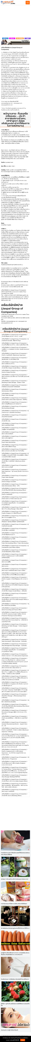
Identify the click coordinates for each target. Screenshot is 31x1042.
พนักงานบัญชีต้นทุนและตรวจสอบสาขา (12, 403)
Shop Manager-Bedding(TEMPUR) (11, 776)
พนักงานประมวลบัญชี (7, 467)
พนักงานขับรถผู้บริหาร (7, 438)
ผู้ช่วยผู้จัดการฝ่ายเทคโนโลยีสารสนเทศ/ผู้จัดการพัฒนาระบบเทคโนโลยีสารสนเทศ (15, 455)
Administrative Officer (7, 391)
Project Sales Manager (8, 395)
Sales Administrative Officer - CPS (10, 485)
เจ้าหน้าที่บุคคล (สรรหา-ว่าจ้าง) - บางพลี (12, 336)
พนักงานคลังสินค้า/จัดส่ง (8, 425)
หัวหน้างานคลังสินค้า (7, 494)
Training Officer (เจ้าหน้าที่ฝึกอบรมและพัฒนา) (13, 574)
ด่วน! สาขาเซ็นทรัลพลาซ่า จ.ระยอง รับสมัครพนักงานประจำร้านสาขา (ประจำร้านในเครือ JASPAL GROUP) (15, 737)
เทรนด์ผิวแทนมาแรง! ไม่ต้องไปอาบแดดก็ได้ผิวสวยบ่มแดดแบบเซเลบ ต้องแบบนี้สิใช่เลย (15, 853)
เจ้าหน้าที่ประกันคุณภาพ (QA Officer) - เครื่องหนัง (14, 368)
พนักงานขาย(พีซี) (6, 561)
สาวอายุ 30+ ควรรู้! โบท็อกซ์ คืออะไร (9, 1030)
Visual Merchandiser (7, 416)
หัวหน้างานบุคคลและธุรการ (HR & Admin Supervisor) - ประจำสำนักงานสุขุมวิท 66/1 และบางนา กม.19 (14, 753)
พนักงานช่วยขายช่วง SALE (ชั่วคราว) (11, 667)
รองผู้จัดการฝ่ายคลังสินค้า (8, 429)
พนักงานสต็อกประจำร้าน (8, 363)
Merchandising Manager (8, 408)
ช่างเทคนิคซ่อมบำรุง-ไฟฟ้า (8, 538)
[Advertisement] (15, 22)
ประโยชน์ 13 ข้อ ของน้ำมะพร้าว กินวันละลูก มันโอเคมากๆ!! (14, 879)
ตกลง (22, 1040)
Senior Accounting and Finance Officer (12, 609)
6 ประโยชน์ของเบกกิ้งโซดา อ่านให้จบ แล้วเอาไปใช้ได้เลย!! (14, 904)
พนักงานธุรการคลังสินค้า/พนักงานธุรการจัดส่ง (13, 570)
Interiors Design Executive (8, 372)
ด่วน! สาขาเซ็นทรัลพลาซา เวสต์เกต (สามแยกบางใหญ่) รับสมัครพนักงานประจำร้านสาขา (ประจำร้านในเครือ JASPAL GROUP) (15, 661)
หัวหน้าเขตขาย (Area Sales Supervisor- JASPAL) (14, 399)
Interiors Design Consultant (9, 481)
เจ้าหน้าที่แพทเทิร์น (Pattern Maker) (11, 551)
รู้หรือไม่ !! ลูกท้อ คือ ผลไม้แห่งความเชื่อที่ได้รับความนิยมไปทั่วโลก (15, 1004)
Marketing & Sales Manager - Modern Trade (13, 382)
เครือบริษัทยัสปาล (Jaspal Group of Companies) (15, 330)
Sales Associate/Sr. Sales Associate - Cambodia (14, 641)
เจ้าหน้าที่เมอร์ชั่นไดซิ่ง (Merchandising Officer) (14, 490)
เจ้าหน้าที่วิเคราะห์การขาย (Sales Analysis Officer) (15, 781)
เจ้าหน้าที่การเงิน (6, 421)
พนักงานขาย (5, 566)
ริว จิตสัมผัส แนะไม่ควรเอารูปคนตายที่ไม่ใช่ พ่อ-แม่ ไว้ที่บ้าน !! (15, 928)
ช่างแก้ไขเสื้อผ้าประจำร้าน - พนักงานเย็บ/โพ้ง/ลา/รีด (15, 344)
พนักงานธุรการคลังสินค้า (8, 791)
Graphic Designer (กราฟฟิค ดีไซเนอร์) (11, 513)
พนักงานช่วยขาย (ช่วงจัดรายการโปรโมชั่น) (13, 450)
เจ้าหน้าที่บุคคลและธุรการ (8, 534)
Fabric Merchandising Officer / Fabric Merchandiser (15, 543)
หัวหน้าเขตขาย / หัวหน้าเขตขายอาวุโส (12, 498)
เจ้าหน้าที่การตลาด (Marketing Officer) (11, 795)
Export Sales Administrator (9, 442)
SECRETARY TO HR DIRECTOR (10, 359)
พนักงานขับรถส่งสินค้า (7, 433)
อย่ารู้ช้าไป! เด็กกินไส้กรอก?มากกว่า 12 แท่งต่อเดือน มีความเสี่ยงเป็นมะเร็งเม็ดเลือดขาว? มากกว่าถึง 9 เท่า (15, 954)
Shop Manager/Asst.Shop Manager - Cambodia (14, 645)
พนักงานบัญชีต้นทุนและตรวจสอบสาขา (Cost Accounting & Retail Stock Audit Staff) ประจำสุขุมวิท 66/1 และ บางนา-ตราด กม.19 (15, 745)
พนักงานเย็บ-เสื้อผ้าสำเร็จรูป (9, 446)
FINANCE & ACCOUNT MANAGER (11, 386)
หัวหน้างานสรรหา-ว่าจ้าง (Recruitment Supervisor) (15, 655)
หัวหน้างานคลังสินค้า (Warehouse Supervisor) (14, 355)
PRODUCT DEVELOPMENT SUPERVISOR (13, 521)
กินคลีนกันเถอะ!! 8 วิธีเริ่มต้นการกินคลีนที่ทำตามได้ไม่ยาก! (15, 979)
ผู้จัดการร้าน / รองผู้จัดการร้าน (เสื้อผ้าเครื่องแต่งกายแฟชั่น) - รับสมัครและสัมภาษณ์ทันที (15, 672)
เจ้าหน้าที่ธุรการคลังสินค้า (8, 530)
